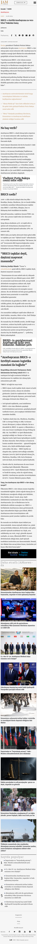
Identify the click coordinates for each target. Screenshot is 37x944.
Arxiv (3, 16)
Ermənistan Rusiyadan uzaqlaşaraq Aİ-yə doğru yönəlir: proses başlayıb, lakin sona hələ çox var (18, 814)
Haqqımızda (18, 915)
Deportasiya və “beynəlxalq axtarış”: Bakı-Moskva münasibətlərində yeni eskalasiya (16, 752)
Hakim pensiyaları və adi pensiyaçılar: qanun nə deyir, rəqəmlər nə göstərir (18, 783)
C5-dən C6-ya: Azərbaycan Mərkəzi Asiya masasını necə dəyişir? (15, 658)
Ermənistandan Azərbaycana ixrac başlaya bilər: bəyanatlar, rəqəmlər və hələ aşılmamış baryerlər (18, 593)
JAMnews (4, 28)
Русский (3, 9)
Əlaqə (18, 921)
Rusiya (3, 45)
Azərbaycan (5, 12)
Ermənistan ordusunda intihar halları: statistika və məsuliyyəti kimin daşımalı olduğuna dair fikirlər (18, 720)
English (9, 9)
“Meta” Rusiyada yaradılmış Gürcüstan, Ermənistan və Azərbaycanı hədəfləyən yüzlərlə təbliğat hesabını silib (17, 116)
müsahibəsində (6, 269)
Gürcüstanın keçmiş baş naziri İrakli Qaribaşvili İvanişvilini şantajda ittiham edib (17, 688)
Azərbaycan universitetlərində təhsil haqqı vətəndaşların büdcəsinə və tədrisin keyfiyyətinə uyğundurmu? (18, 96)
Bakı (2, 31)
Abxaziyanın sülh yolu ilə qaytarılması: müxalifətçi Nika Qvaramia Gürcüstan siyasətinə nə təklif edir (18, 625)
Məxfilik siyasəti (18, 927)
